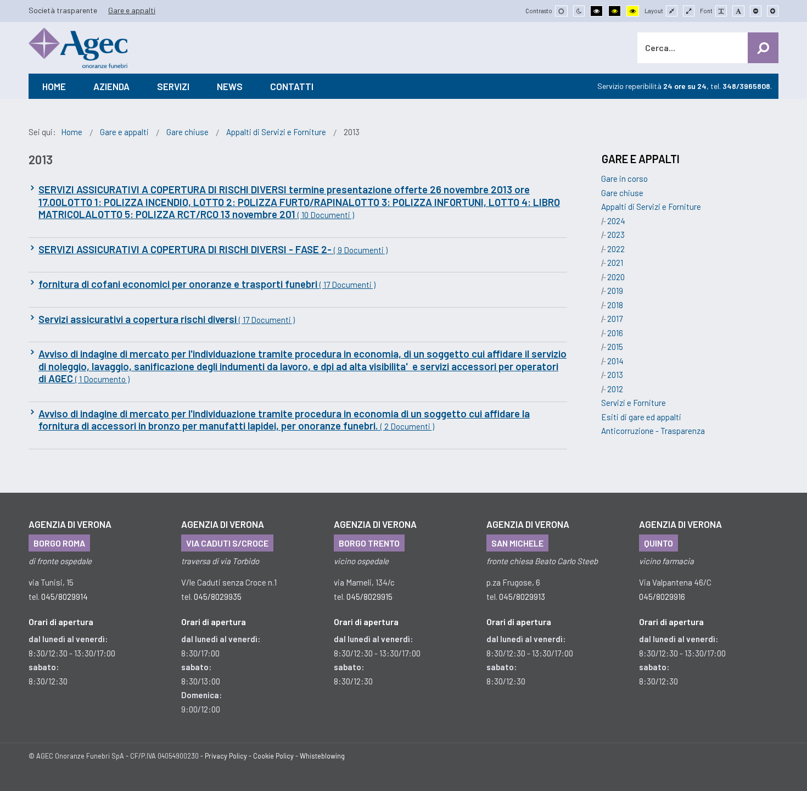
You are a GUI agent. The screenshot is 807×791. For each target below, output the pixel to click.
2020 (616, 277)
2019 (615, 291)
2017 (615, 319)
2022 (616, 249)
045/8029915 (369, 596)
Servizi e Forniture (633, 403)
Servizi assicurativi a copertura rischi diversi (166, 319)
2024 (616, 221)
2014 (615, 361)
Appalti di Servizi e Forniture (651, 206)
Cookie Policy (273, 756)
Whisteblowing (322, 756)
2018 (615, 305)
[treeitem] (624, 178)
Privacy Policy (226, 756)
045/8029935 (218, 596)
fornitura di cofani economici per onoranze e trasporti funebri (207, 284)
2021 (615, 263)
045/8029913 (522, 596)
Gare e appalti (131, 10)
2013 (615, 375)
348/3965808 (746, 86)
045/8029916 (662, 596)
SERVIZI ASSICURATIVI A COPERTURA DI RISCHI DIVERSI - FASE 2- (213, 249)
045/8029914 (64, 596)
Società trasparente (63, 10)
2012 (615, 389)
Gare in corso (624, 178)
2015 (615, 347)
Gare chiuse (622, 193)
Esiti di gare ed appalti (641, 417)
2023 (616, 234)
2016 (615, 333)
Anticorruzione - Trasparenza (653, 431)
